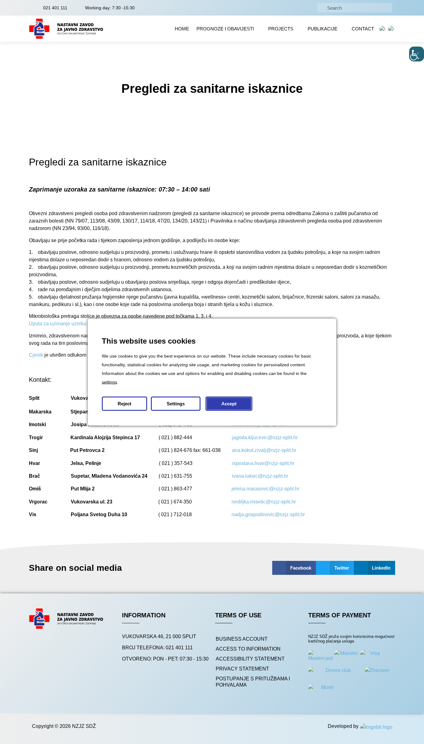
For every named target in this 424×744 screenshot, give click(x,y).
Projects (280, 28)
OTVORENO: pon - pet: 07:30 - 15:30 (165, 658)
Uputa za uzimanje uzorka (57, 323)
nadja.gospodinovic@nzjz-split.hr (268, 514)
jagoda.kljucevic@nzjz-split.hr (265, 437)
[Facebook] (39, 645)
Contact (363, 28)
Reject (124, 403)
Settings (176, 403)
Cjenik (36, 355)
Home (182, 28)
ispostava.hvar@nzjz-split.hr (263, 463)
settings (109, 381)
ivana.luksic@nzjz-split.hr (260, 476)
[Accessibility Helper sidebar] (416, 54)
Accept (229, 403)
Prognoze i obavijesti (225, 28)
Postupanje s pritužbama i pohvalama (253, 682)
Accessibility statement (250, 658)
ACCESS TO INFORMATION (248, 649)
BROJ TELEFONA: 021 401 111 (157, 647)
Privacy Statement (242, 668)
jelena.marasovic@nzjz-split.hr (265, 488)
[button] (294, 568)
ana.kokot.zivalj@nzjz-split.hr (264, 450)
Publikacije (322, 28)
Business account (242, 639)
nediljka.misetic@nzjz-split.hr (264, 501)
